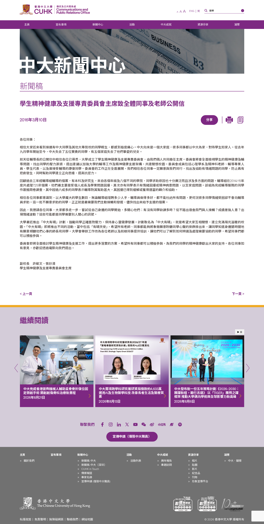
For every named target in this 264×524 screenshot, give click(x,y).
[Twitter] (197, 125)
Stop (241, 332)
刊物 (194, 477)
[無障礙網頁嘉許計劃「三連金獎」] (183, 504)
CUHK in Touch (90, 469)
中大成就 (166, 24)
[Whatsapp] (221, 125)
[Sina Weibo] (213, 125)
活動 (132, 24)
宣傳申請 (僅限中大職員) (95, 481)
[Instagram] (110, 424)
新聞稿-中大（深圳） (94, 465)
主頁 (27, 24)
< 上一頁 (26, 294)
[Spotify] (180, 424)
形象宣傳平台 (200, 481)
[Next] (248, 368)
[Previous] (16, 368)
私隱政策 (25, 519)
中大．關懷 (235, 460)
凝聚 (237, 24)
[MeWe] (230, 125)
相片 (194, 460)
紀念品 (196, 473)
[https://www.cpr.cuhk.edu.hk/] (72, 9)
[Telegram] (205, 125)
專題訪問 (166, 465)
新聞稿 (31, 86)
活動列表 (135, 460)
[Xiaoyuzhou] (172, 424)
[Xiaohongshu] (162, 424)
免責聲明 (40, 519)
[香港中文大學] (37, 9)
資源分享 (203, 24)
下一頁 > (238, 294)
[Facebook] (180, 125)
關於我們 (29, 460)
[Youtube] (135, 424)
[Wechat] (144, 424)
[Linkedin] (188, 125)
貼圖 (194, 465)
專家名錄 (86, 477)
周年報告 (166, 460)
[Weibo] (152, 424)
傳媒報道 (86, 473)
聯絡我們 (72, 519)
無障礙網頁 (56, 519)
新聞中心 (97, 24)
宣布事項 (61, 24)
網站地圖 (87, 519)
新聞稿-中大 (88, 460)
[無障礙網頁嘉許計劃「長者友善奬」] (207, 504)
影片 (194, 469)
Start (238, 332)
